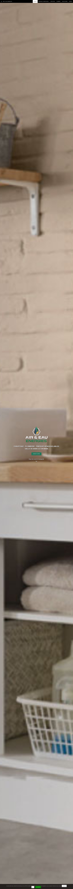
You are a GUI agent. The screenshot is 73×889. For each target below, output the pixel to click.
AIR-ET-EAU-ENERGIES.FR (7, 1)
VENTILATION (52, 1)
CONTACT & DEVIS (36, 453)
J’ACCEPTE (38, 887)
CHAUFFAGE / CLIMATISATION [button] (43, 1)
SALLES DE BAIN (64, 1)
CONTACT (70, 1)
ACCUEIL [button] (35, 1)
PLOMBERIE (58, 1)
